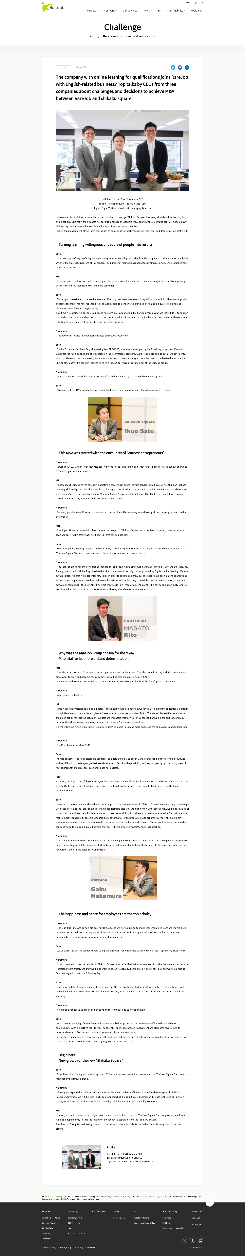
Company (73, 1211)
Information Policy (49, 1247)
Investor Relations (141, 1217)
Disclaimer (91, 1247)
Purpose (46, 1211)
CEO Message (74, 1222)
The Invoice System (76, 1233)
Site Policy (79, 1247)
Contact (195, 1217)
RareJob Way (47, 1228)
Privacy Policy (65, 1247)
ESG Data (166, 1222)
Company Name (48, 1222)
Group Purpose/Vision (51, 1217)
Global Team (47, 1233)
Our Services (99, 1211)
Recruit (195, 1211)
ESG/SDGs (166, 1217)
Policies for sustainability (173, 1228)
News (116, 1211)
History (71, 1228)
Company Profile (75, 1217)
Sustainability (169, 1211)
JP (198, 2)
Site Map (196, 1224)
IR (135, 1211)
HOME (47, 1196)
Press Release (119, 1217)
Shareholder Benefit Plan (144, 1222)
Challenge (59, 1196)
